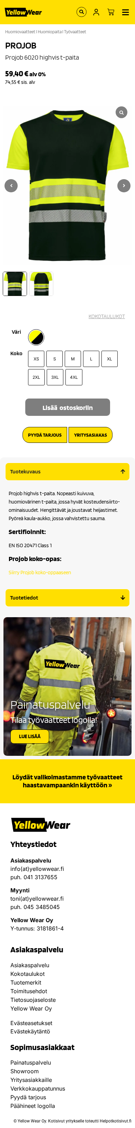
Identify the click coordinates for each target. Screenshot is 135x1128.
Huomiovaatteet (20, 31)
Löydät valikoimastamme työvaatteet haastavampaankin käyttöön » (67, 781)
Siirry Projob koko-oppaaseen (40, 572)
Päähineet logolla (32, 1105)
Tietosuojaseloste (33, 999)
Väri (16, 332)
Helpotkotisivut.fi (116, 1121)
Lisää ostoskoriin (68, 407)
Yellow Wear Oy (31, 1008)
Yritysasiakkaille (31, 1079)
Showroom (24, 1071)
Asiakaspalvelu (29, 965)
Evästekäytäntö (30, 1031)
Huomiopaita (50, 31)
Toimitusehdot (28, 991)
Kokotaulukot (27, 973)
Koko (16, 353)
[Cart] (111, 12)
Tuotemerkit (25, 982)
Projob (20, 45)
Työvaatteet (75, 31)
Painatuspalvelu (30, 1062)
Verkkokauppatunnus (37, 1088)
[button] (123, 185)
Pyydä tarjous (28, 1097)
